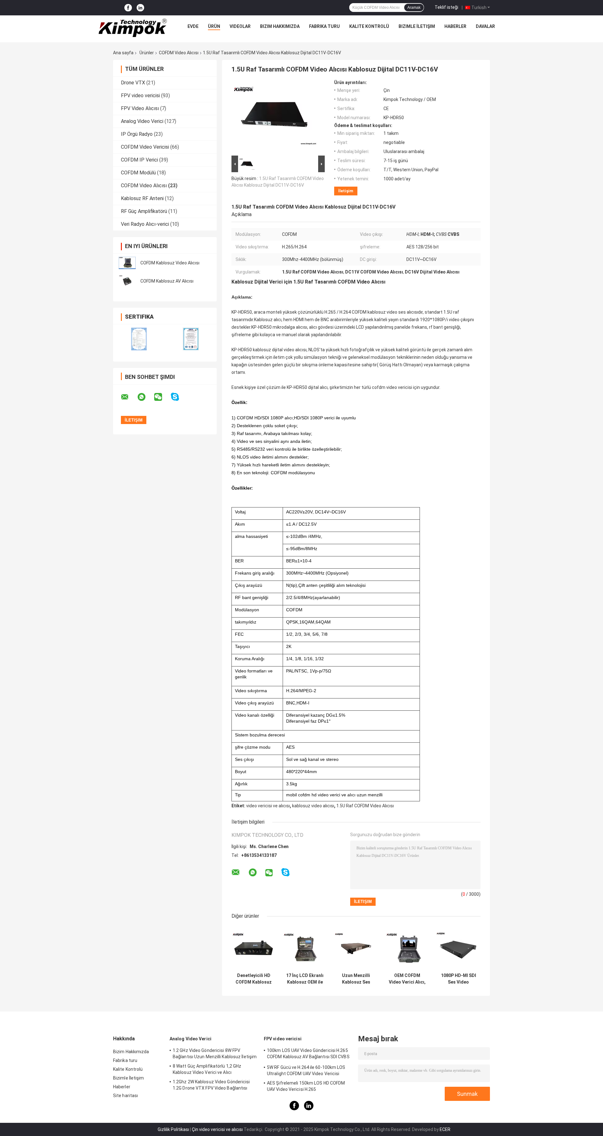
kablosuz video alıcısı (313, 805)
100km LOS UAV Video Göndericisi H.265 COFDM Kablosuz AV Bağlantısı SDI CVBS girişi (308, 1054)
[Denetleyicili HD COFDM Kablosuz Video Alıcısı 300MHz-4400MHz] (253, 948)
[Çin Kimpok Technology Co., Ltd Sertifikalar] (139, 338)
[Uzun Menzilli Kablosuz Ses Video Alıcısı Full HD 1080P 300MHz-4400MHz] (356, 948)
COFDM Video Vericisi (145, 147)
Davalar (485, 26)
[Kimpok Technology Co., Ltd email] (129, 397)
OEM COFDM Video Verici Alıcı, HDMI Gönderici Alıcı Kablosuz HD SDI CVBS (407, 979)
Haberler (455, 26)
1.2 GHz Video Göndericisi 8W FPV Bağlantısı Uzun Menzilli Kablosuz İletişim (215, 1053)
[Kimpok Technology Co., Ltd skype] (179, 397)
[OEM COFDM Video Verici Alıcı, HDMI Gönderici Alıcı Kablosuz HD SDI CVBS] (407, 948)
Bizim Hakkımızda (280, 26)
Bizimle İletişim (417, 26)
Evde (192, 26)
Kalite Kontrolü (369, 26)
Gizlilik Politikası (173, 1129)
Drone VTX (133, 83)
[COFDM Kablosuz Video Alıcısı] (127, 262)
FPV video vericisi (140, 95)
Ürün (214, 26)
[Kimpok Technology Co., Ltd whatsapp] (145, 397)
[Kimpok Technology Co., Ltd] (133, 28)
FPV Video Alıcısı (140, 108)
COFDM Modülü (138, 173)
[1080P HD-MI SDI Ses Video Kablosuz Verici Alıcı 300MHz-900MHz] (458, 948)
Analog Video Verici (142, 121)
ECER (445, 1129)
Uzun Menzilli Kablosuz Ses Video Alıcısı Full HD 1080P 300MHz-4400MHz (356, 979)
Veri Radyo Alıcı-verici (145, 224)
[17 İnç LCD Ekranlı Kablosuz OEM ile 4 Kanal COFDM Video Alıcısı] (305, 948)
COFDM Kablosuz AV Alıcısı (166, 281)
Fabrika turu (324, 26)
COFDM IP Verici (139, 160)
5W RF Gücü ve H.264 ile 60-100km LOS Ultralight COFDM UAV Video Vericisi (306, 1070)
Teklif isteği (446, 7)
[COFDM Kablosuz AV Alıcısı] (127, 281)
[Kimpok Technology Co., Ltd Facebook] (128, 8)
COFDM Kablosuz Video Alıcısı (169, 262)
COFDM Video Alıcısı (178, 52)
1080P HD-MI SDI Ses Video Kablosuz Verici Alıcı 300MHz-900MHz (458, 979)
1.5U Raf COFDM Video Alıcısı (365, 805)
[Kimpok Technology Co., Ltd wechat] (162, 397)
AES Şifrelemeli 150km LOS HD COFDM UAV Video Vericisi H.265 (306, 1086)
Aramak (414, 7)
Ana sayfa (123, 52)
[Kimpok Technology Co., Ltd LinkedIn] (140, 8)
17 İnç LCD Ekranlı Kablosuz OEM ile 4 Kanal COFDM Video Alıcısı (304, 979)
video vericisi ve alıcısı (268, 805)
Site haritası (125, 1095)
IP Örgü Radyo (137, 134)
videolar (240, 26)
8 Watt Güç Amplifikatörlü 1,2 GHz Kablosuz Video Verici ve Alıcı (207, 1069)
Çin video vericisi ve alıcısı (217, 1129)
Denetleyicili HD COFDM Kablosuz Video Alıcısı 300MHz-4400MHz (254, 979)
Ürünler (146, 52)
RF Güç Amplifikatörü (144, 211)
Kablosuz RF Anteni (142, 198)
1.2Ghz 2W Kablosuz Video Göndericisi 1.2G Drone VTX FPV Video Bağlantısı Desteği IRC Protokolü (211, 1085)
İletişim (345, 190)
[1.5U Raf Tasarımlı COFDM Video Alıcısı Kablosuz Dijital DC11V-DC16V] (275, 117)
